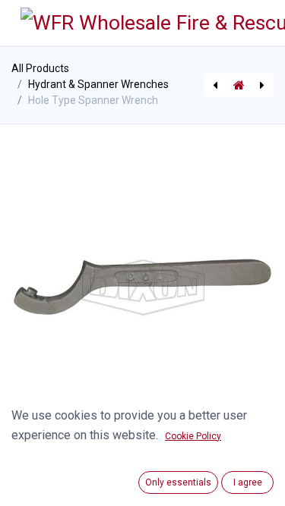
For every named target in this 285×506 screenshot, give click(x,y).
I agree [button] (247, 482)
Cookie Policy (193, 436)
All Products (40, 68)
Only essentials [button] (178, 482)
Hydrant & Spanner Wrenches (98, 84)
